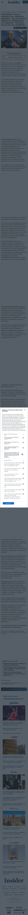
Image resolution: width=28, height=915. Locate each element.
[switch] (23, 438)
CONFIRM (8, 503)
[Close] (25, 410)
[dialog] (14, 457)
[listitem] (14, 435)
